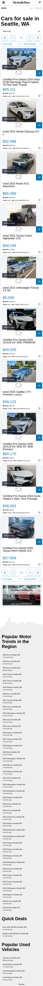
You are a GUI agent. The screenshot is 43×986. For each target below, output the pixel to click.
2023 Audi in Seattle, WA (11, 753)
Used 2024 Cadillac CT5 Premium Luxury (17, 393)
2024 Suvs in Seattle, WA (11, 662)
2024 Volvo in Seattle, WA (11, 812)
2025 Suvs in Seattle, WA (11, 656)
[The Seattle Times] (21, 2)
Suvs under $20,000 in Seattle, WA (14, 928)
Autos (3, 8)
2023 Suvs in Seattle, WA (11, 669)
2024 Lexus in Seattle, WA (12, 708)
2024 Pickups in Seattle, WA (12, 799)
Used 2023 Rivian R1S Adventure (16, 185)
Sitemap (21, 984)
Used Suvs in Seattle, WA (11, 959)
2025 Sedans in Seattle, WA (12, 747)
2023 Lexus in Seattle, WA (12, 721)
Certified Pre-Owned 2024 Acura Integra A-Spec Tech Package (21, 497)
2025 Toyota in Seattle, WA (12, 682)
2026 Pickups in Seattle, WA (12, 870)
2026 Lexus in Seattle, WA (12, 805)
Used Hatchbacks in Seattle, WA (14, 972)
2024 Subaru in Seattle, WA (12, 766)
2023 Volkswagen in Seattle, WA (14, 760)
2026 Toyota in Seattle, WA (12, 701)
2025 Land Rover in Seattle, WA (13, 818)
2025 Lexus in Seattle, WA (12, 727)
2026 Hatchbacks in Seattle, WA (14, 863)
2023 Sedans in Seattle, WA (12, 773)
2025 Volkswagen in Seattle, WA (14, 714)
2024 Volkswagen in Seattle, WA (14, 786)
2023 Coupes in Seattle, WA (12, 883)
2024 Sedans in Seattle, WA (12, 688)
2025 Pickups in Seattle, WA (12, 850)
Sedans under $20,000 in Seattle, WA (15, 935)
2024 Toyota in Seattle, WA (12, 675)
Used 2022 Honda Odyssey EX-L (21, 133)
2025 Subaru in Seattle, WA (12, 734)
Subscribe (39, 8)
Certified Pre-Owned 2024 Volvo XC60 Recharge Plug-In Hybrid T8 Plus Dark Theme (21, 82)
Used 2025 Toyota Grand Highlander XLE (17, 237)
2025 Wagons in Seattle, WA (12, 857)
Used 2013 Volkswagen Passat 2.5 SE (21, 289)
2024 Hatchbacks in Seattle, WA (14, 831)
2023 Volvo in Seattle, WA (11, 779)
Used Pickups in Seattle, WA (12, 979)
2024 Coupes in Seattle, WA (12, 876)
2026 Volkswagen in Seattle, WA (14, 889)
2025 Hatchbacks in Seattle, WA (14, 837)
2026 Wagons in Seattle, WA (12, 896)
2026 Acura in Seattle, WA (12, 902)
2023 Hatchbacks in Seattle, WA (14, 792)
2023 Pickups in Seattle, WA (12, 844)
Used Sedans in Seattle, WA (12, 966)
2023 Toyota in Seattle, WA (12, 740)
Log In (32, 8)
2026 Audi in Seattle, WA (11, 909)
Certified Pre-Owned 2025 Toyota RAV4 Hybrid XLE (18, 549)
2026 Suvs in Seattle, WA (11, 695)
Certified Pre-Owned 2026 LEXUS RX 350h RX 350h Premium (18, 447)
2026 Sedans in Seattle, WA (12, 825)
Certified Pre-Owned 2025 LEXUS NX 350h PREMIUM (19, 341)
